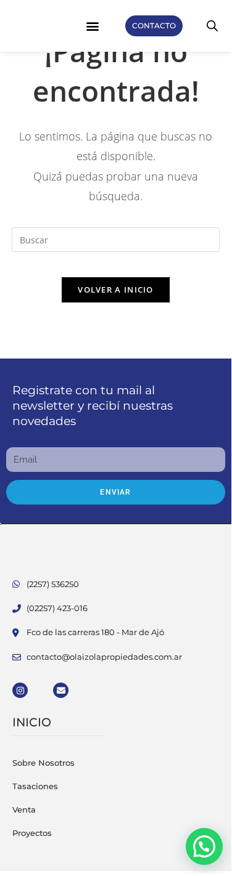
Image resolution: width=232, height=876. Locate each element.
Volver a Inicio (116, 289)
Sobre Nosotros (43, 763)
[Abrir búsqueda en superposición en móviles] (212, 25)
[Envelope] (60, 690)
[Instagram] (20, 690)
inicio (31, 722)
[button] (93, 26)
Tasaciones (35, 786)
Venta (24, 809)
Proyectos (32, 833)
